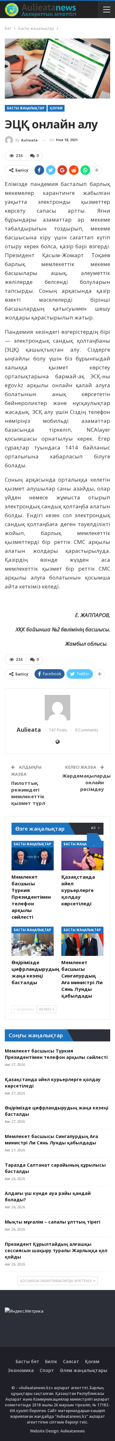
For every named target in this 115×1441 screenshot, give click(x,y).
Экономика (21, 1370)
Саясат (71, 1361)
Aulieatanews (72, 1431)
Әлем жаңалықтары (83, 1370)
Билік (51, 1361)
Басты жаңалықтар (25, 108)
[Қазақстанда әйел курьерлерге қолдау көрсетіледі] (82, 855)
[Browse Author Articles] (57, 707)
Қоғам (56, 108)
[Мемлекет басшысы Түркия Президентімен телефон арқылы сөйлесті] (33, 855)
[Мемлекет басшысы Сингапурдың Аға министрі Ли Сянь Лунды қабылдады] (82, 941)
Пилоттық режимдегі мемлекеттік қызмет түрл (28, 793)
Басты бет (27, 1361)
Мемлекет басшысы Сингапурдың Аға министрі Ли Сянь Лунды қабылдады (51, 1139)
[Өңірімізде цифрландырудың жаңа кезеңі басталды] (33, 941)
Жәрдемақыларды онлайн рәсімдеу (86, 782)
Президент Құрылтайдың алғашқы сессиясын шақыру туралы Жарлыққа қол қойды (56, 1250)
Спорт (47, 1370)
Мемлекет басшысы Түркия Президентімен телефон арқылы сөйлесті (56, 1054)
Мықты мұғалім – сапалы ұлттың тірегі (52, 1222)
